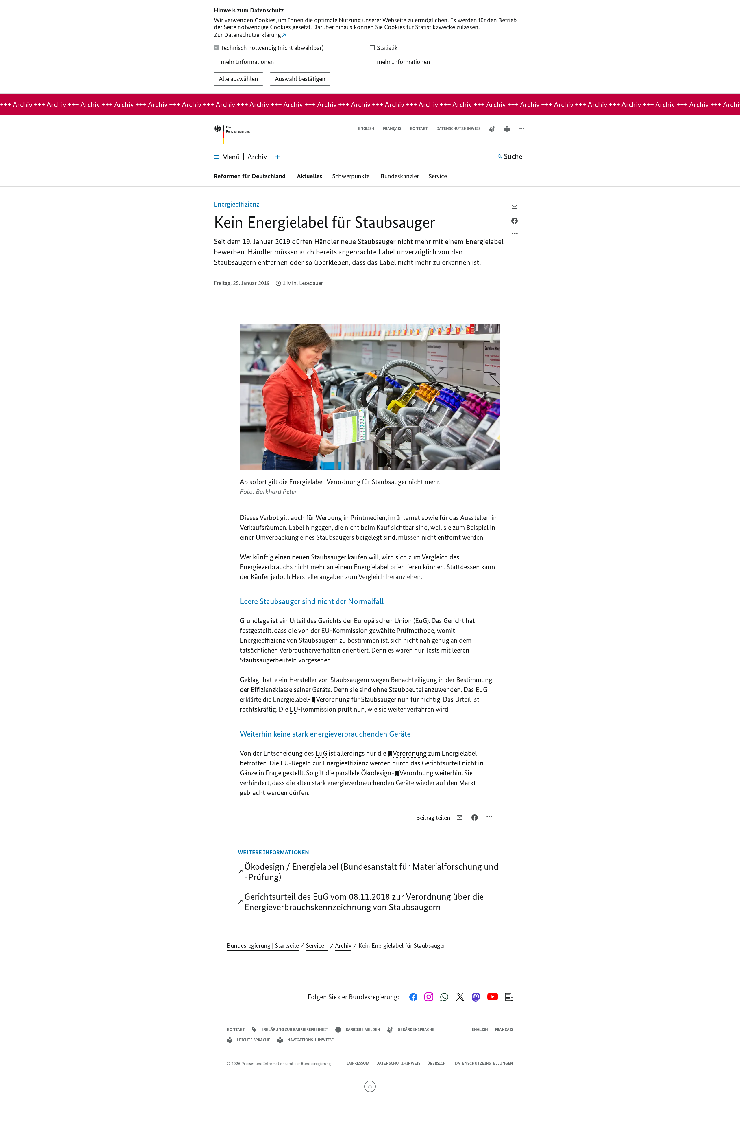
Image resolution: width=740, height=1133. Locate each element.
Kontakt (419, 128)
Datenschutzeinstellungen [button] (484, 1063)
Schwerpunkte (351, 176)
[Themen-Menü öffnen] (277, 157)
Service (440, 176)
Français (392, 128)
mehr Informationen (247, 61)
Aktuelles (309, 176)
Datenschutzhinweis (458, 128)
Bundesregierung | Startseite (263, 946)
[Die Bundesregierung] (232, 134)
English (366, 128)
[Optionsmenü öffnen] (515, 235)
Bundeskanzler (400, 176)
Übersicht (437, 1063)
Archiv (343, 946)
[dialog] (370, 47)
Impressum (358, 1063)
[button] (522, 129)
